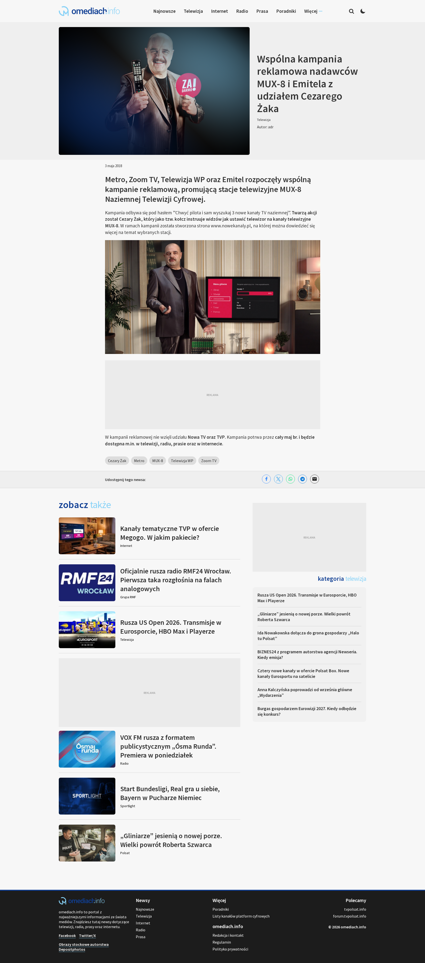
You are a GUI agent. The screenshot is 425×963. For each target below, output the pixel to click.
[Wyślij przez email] (314, 479)
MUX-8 (157, 460)
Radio (242, 11)
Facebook (67, 935)
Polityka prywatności (230, 949)
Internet (219, 11)
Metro (139, 460)
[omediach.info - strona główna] (89, 11)
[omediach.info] (82, 903)
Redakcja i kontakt (228, 935)
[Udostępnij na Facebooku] (266, 479)
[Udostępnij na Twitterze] (278, 479)
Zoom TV (208, 460)
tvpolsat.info (355, 909)
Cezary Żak (117, 460)
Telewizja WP (182, 460)
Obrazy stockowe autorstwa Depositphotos (84, 947)
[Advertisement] (212, 394)
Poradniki (286, 11)
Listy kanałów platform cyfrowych (241, 916)
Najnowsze (164, 11)
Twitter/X (87, 935)
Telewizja (193, 11)
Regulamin (221, 942)
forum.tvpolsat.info (349, 916)
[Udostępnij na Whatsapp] (290, 479)
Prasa (262, 11)
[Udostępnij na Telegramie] (302, 479)
